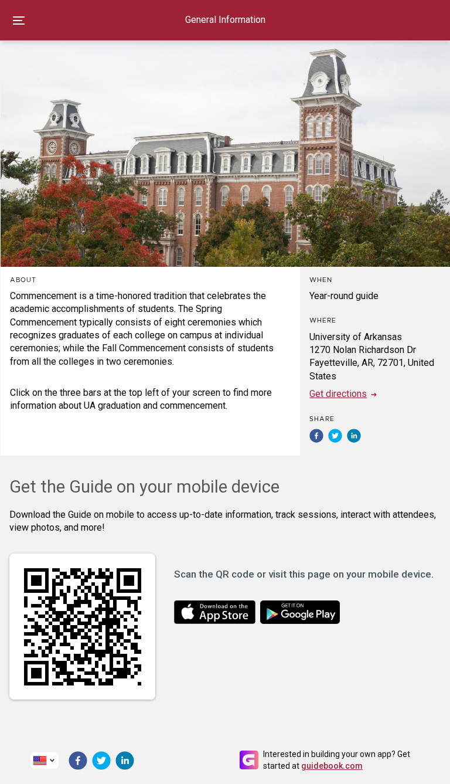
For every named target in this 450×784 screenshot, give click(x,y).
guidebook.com (332, 766)
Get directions (338, 393)
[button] (316, 436)
